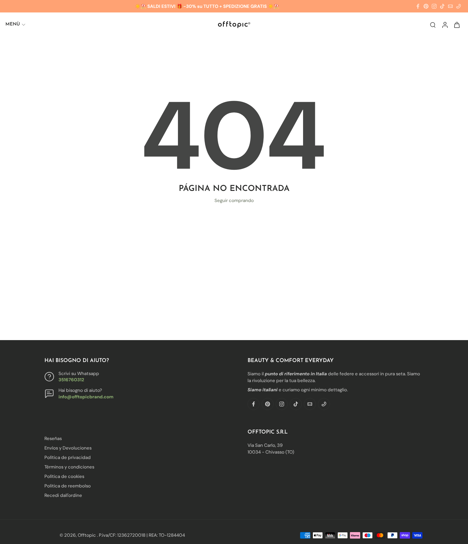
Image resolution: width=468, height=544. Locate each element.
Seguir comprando (234, 200)
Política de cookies (64, 477)
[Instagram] (434, 6)
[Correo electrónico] (450, 6)
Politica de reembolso (67, 486)
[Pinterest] (426, 6)
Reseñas (53, 438)
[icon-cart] (457, 24)
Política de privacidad (67, 458)
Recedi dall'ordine (63, 496)
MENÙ (12, 24)
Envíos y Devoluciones (68, 448)
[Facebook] (418, 6)
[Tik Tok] (442, 6)
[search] (433, 24)
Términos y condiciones (69, 467)
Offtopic (87, 535)
